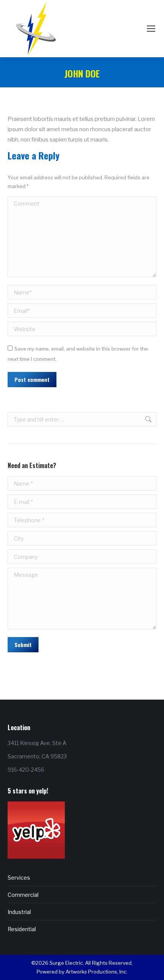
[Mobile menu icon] (151, 28)
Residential (22, 929)
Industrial (19, 912)
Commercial (23, 894)
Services (19, 877)
